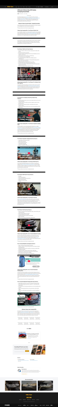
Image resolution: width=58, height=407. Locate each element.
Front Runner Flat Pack (22, 199)
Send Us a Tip (29, 399)
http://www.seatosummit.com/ (34, 360)
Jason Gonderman (29, 338)
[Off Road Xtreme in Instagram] (27, 397)
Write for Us (33, 399)
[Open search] (36, 6)
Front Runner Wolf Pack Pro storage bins (28, 164)
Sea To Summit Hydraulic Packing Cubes (31, 274)
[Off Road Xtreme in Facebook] (29, 397)
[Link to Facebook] (40, 6)
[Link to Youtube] (42, 6)
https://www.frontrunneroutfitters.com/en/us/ (23, 360)
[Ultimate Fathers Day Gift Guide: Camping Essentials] (20, 319)
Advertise (37, 399)
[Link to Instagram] (38, 6)
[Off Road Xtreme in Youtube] (30, 397)
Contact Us (24, 399)
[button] (29, 15)
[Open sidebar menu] (5, 6)
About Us (20, 399)
